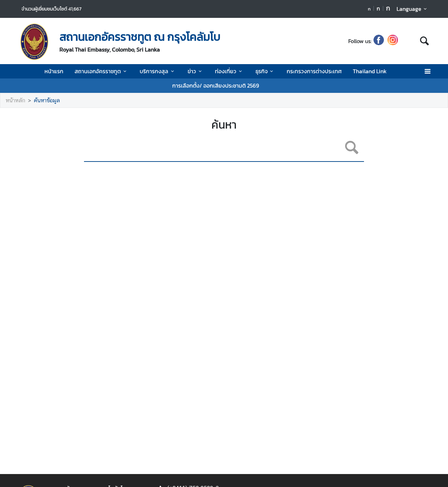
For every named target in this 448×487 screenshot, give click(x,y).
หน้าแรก (53, 71)
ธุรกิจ (261, 71)
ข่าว (192, 71)
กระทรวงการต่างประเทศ (314, 71)
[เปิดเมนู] (427, 71)
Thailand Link (370, 71)
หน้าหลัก (15, 100)
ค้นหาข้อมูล (47, 100)
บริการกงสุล (154, 71)
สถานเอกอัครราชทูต (98, 71)
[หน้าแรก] (34, 41)
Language (409, 9)
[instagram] (393, 41)
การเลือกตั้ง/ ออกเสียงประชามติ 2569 (215, 85)
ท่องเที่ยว (225, 71)
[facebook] (379, 41)
